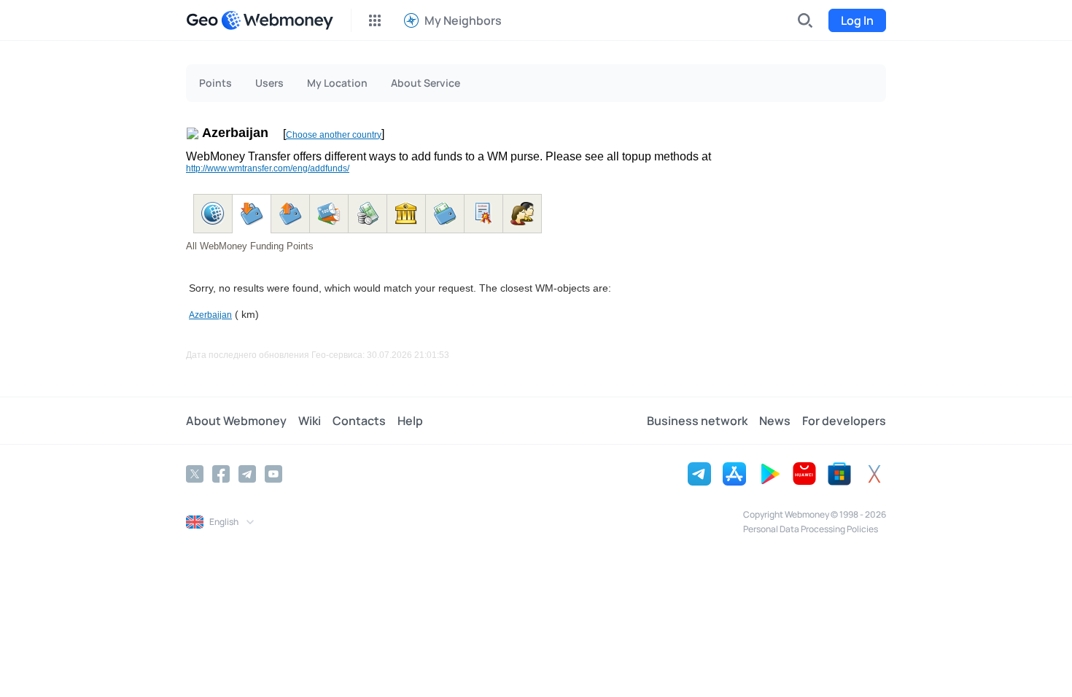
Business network (697, 421)
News (775, 421)
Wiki (309, 421)
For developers (844, 421)
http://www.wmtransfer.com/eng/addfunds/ (267, 168)
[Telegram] (247, 474)
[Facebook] (221, 474)
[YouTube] (273, 474)
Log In (857, 20)
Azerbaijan (210, 315)
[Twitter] (194, 474)
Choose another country (333, 135)
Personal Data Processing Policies (810, 529)
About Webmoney (236, 421)
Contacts (359, 421)
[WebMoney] (277, 20)
